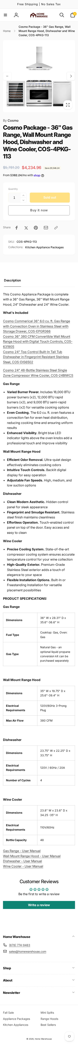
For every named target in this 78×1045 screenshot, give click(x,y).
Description (12, 280)
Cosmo (11, 120)
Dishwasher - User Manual (22, 861)
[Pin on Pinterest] (36, 228)
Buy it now (39, 210)
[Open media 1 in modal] (39, 76)
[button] (5, 15)
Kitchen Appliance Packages (44, 247)
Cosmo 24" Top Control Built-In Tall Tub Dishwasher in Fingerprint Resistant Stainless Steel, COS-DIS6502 (36, 357)
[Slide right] (71, 76)
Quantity (13, 189)
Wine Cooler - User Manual (23, 866)
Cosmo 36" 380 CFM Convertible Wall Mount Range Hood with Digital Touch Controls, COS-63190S (37, 341)
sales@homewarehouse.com (27, 951)
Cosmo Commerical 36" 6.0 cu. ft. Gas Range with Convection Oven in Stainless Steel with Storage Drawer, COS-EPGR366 (36, 326)
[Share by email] (45, 227)
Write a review (39, 905)
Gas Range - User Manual (22, 851)
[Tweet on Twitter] (26, 228)
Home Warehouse (43, 1039)
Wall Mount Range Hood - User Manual (32, 856)
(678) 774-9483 (19, 945)
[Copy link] (56, 228)
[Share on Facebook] (17, 228)
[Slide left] (7, 76)
